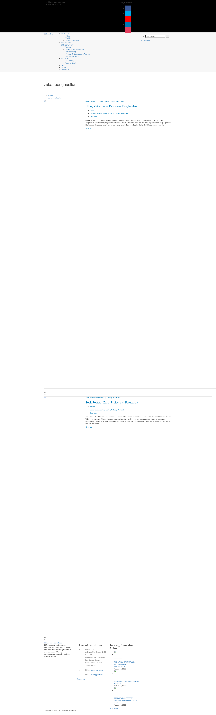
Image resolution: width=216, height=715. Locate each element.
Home (50, 95)
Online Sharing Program (94, 101)
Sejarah (68, 36)
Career (63, 67)
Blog (62, 65)
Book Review (90, 397)
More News (114, 708)
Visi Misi (68, 38)
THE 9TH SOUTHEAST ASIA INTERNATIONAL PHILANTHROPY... (124, 664)
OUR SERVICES (67, 45)
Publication (117, 397)
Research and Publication (74, 49)
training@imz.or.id (97, 675)
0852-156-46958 (97, 670)
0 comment (94, 116)
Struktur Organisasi (72, 40)
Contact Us (65, 70)
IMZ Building (69, 60)
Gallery (98, 397)
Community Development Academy (78, 54)
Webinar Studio (70, 63)
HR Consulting (70, 51)
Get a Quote (145, 40)
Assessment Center (72, 56)
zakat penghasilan (54, 98)
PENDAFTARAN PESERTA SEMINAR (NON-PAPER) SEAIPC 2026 (126, 700)
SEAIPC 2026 (66, 42)
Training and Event (117, 101)
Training (68, 47)
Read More (89, 128)
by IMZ (92, 110)
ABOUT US (65, 33)
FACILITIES (65, 58)
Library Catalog (106, 397)
